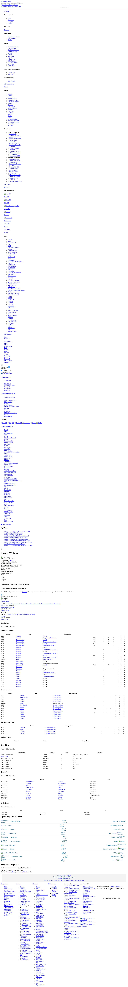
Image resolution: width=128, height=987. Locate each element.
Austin (23, 958)
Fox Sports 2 (11, 257)
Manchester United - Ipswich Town (70, 911)
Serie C (3, 616)
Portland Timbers (13, 171)
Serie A (10, 54)
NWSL (10, 40)
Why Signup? (27, 868)
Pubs (84, 899)
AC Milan (10, 112)
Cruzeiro (18, 680)
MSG (9, 313)
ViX (9, 329)
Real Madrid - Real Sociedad (70, 892)
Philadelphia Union (15, 153)
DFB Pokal (11, 64)
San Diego (25, 956)
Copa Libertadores (50, 727)
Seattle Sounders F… (15, 176)
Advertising (86, 891)
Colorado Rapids (13, 168)
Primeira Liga (11, 59)
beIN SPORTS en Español (11, 452)
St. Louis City (25, 944)
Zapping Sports (12, 331)
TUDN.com (11, 328)
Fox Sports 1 (11, 254)
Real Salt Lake (13, 170)
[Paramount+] (26, 423)
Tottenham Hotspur (13, 101)
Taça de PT (7, 362)
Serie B (45, 640)
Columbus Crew (26, 926)
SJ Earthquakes (25, 940)
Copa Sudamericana (50, 729)
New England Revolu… (15, 138)
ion (9, 309)
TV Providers (52, 884)
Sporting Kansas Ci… (16, 181)
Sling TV (54, 887)
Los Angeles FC (13, 162)
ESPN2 (10, 249)
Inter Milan (11, 111)
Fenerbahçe (11, 124)
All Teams (7, 184)
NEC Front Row (12, 315)
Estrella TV (11, 299)
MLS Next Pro (12, 312)
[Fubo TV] (4, 423)
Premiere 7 (50, 604)
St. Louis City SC (14, 167)
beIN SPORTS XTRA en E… (16, 290)
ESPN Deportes (12, 252)
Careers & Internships (89, 896)
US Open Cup (12, 38)
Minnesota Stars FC (15, 175)
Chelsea (10, 95)
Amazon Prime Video (14, 282)
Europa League (12, 48)
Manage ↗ (8, 377)
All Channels (8, 334)
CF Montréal (13, 154)
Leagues (6, 30)
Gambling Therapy (115, 886)
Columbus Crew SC (15, 151)
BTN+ (9, 291)
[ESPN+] (39, 423)
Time (10, 370)
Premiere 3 (24, 604)
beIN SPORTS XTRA (14, 288)
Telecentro (11, 323)
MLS (5, 348)
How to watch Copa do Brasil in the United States (21, 614)
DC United (12, 146)
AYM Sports (11, 287)
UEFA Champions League (11, 406)
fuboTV (10, 263)
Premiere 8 (57, 604)
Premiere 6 (44, 604)
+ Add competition (9, 397)
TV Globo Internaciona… (15, 272)
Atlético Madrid (12, 108)
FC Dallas (12, 165)
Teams (6, 87)
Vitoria (18, 670)
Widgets (85, 890)
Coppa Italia (11, 65)
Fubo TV (54, 888)
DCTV (10, 298)
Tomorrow (11, 20)
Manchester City (12, 98)
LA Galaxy (13, 173)
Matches (6, 11)
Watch (2, 574)
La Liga (10, 53)
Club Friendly (11, 81)
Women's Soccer (88, 887)
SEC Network (12, 320)
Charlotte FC (12, 142)
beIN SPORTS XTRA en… (40, 942)
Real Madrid (11, 106)
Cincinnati (24, 915)
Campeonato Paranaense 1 (50, 649)
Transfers (3, 579)
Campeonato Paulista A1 (7, 607)
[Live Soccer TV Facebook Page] (72, 933)
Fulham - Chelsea (74, 890)
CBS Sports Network (14, 247)
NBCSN (10, 269)
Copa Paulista (4, 619)
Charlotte (23, 917)
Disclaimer (86, 895)
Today (9, 18)
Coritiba (18, 647)
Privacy (85, 893)
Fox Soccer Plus (12, 250)
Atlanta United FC (15, 156)
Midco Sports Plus (13, 310)
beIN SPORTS (12, 242)
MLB (84, 914)
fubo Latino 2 (11, 307)
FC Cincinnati (13, 140)
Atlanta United (26, 933)
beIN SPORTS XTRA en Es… (13, 480)
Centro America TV (13, 295)
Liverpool (10, 97)
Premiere (10, 318)
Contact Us (86, 907)
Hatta (17, 659)
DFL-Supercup (12, 61)
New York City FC (14, 143)
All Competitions (9, 84)
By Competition (12, 596)
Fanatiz (10, 239)
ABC (9, 241)
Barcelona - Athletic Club (70, 895)
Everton (10, 103)
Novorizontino (20, 640)
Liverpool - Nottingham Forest (70, 902)
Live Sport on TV (88, 910)
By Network (4, 596)
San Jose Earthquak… (15, 164)
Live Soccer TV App (89, 888)
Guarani (12, 560)
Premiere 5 (37, 604)
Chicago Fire (12, 137)
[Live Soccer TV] (6, 1)
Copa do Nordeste (58, 705)
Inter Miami (24, 910)
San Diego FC (14, 178)
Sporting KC (25, 959)
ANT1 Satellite (12, 285)
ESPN (9, 246)
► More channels (6, 524)
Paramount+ (11, 260)
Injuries (3, 581)
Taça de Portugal (12, 62)
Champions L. (8, 341)
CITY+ (10, 296)
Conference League (13, 50)
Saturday (10, 21)
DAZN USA (11, 268)
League (5, 370)
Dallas (23, 942)
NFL (88, 912)
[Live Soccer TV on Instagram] (72, 939)
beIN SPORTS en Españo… (16, 261)
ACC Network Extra (13, 280)
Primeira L (7, 359)
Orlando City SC (14, 148)
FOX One (10, 304)
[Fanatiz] (33, 423)
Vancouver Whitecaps (23, 936)
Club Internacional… (15, 135)
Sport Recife (19, 661)
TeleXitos (10, 324)
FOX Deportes (12, 276)
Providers (86, 898)
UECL (6, 344)
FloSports (10, 302)
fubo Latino (11, 306)
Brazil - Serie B (5, 756)
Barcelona (10, 105)
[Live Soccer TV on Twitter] (72, 936)
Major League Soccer (14, 37)
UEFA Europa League (10, 413)
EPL (5, 351)
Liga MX (10, 74)
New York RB (25, 920)
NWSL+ (10, 317)
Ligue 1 (10, 58)
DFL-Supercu (8, 360)
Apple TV (10, 258)
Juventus (10, 109)
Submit (20, 868)
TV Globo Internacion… (40, 922)
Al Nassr (10, 125)
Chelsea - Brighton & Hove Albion (72, 905)
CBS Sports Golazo (13, 293)
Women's (6, 338)
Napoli (10, 114)
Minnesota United (27, 951)
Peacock (10, 279)
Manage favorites (7, 373)
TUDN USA (11, 265)
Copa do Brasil (5, 601)
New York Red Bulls (14, 145)
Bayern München (12, 119)
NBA (84, 912)
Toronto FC (13, 149)
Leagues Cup (11, 72)
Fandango (10, 301)
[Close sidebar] (1, 549)
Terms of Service (23, 872)
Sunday (10, 23)
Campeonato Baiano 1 (49, 672)
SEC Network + (12, 321)
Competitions (5, 393)
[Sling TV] (11, 423)
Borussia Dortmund (13, 120)
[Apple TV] (18, 423)
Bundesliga (11, 56)
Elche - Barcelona (74, 888)
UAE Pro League (47, 659)
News (5, 337)
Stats (2, 576)
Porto (9, 117)
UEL (5, 343)
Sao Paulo (19, 667)
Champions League (13, 47)
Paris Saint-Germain (13, 122)
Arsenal (10, 94)
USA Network (12, 266)
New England (25, 914)
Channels (6, 187)
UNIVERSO (11, 274)
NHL (92, 912)
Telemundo (11, 271)
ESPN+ (10, 255)
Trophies (3, 578)
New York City (25, 918)
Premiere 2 (17, 604)
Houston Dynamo (14, 159)
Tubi (9, 326)
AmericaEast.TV (12, 283)
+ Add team (7, 380)
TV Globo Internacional (11, 463)
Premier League (12, 51)
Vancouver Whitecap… (15, 160)
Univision (10, 277)
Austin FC (12, 179)
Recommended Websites (87, 901)
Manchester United (13, 100)
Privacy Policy (12, 872)
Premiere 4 (30, 604)
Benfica (10, 116)
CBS (9, 244)
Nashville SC (12, 134)
